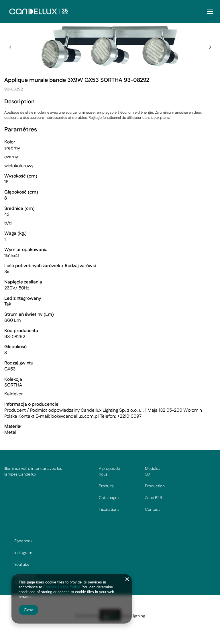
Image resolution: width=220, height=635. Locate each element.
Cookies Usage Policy (61, 587)
